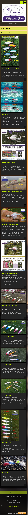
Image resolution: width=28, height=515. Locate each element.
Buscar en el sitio (21, 2)
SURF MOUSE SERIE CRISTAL (10, 68)
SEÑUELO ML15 (6, 364)
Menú (25, 2)
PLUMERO (5, 472)
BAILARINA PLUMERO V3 (9, 162)
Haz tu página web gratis (13, 513)
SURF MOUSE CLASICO (8, 336)
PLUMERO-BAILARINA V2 (9, 273)
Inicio (2, 28)
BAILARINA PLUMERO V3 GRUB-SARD (13, 192)
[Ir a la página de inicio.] (13, 11)
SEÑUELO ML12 (6, 395)
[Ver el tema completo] (10, 66)
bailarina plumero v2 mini (11, 224)
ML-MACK (5, 114)
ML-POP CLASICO (7, 443)
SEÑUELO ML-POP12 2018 (9, 305)
